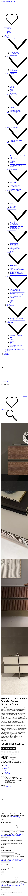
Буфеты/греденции (14, 158)
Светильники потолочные (16, 273)
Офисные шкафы (14, 227)
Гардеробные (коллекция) (16, 294)
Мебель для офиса (11, 209)
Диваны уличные (14, 243)
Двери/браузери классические (17, 318)
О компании (7, 27)
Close (2, 819)
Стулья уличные (14, 247)
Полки (11, 339)
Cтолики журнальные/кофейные (18, 164)
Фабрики (6, 352)
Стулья (11, 300)
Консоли (12, 166)
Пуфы (11, 90)
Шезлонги (12, 91)
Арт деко (12, 69)
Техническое (13, 266)
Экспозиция (7, 767)
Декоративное (13, 265)
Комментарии (17, 830)
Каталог (6, 36)
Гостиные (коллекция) (15, 289)
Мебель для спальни (12, 94)
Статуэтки (12, 347)
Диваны (12, 87)
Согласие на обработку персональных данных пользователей (12, 817)
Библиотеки (13, 182)
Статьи (8, 29)
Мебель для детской (12, 112)
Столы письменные (15, 185)
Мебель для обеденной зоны (14, 38)
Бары (11, 157)
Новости (9, 28)
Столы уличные (14, 245)
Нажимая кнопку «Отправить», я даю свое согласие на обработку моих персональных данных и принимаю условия (14, 833)
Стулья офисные (14, 224)
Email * (16, 879)
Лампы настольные (14, 271)
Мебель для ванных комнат (13, 190)
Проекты (6, 353)
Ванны (11, 203)
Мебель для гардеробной (13, 127)
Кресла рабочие (14, 183)
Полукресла (13, 51)
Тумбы (11, 301)
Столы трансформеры (15, 189)
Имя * (16, 825)
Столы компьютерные (15, 187)
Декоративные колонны (16, 345)
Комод (9, 717)
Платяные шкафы (14, 141)
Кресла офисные (14, 222)
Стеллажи (12, 161)
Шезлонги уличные (14, 248)
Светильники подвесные (16, 272)
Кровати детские (14, 125)
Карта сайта (7, 773)
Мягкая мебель (10, 73)
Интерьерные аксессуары (16, 335)
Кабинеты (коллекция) (15, 296)
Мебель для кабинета (12, 169)
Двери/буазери (10, 305)
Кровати (12, 108)
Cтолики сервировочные (16, 165)
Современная (13, 207)
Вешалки (12, 341)
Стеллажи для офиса (15, 228)
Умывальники (13, 204)
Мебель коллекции (11, 276)
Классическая (13, 206)
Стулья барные (13, 55)
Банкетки (12, 86)
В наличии (6, 35)
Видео (8, 31)
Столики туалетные (15, 110)
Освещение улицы (14, 268)
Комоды (12, 107)
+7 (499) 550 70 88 (5, 381)
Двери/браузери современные (17, 320)
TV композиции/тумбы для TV (17, 155)
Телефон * (17, 827)
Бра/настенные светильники (17, 269)
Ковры (8, 304)
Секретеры (12, 168)
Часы (11, 337)
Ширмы (12, 343)
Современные (13, 72)
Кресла (11, 89)
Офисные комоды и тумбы (16, 226)
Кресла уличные (14, 244)
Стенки (11, 162)
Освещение (9, 252)
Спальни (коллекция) (15, 293)
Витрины (12, 160)
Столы (11, 298)
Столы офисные (14, 223)
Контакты (6, 354)
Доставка (9, 32)
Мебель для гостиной (12, 143)
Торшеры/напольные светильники (18, 275)
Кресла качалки (13, 93)
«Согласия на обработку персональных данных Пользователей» (12, 835)
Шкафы (11, 303)
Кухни (8, 56)
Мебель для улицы (11, 230)
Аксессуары (10, 322)
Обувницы (12, 346)
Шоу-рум (9, 33)
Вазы (11, 342)
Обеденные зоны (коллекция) (17, 292)
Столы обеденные (14, 52)
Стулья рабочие (13, 186)
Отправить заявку (5, 837)
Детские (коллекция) (15, 290)
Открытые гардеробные (16, 140)
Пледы (11, 338)
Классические (13, 70)
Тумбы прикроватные (15, 111)
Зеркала (9, 321)
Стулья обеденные (14, 53)
